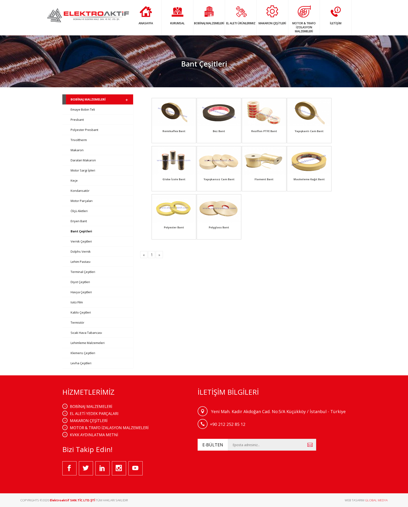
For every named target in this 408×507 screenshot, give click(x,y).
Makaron (77, 150)
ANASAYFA (146, 23)
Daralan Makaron (83, 160)
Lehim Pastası (80, 262)
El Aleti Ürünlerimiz (240, 23)
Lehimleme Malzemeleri (88, 343)
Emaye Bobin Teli (83, 109)
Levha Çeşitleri (81, 363)
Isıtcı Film (77, 302)
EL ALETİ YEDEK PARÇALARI (94, 413)
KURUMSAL (177, 23)
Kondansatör (80, 191)
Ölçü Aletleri (79, 211)
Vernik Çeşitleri (81, 241)
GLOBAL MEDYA (376, 500)
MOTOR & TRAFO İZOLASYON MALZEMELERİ (304, 27)
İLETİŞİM (335, 23)
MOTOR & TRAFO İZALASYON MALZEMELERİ (109, 427)
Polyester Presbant (84, 130)
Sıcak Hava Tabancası (86, 333)
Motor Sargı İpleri (83, 170)
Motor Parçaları (82, 201)
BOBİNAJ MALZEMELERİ (209, 23)
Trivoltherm (79, 140)
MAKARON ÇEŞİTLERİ (272, 23)
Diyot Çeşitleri (80, 282)
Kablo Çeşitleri (81, 312)
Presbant (77, 119)
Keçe (74, 180)
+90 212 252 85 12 (227, 424)
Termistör (77, 322)
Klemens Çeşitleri (83, 353)
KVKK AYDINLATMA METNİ (94, 434)
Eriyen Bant (79, 221)
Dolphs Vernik (81, 251)
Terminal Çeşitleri (83, 272)
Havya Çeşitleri (81, 292)
